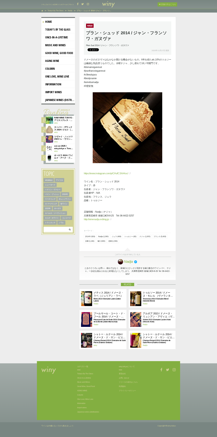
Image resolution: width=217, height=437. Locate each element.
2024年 (65, 194)
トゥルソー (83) (130, 236)
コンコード (66, 218)
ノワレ (61, 223)
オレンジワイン (65, 199)
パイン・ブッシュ (52, 194)
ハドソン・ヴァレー (52, 190)
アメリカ (59, 180)
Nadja (96, 304)
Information (53, 84)
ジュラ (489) (116, 236)
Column (50, 69)
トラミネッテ (50, 223)
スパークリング (51, 204)
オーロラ (57, 208)
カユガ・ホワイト (52, 218)
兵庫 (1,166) (89, 241)
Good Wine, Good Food (59, 53)
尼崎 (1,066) (113, 241)
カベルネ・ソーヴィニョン (55, 213)
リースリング (50, 199)
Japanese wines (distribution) (60, 100)
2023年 (48, 208)
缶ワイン (64, 204)
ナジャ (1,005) (145, 236)
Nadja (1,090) (103, 236)
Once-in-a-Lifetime (56, 37)
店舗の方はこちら (168, 4)
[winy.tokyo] (108, 4)
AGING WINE (52, 61)
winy (95, 345)
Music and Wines (55, 45)
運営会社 (122, 374)
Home (48, 22)
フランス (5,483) (160, 236)
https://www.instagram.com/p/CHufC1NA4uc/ (106, 173)
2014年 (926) (90, 236)
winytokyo (48, 180)
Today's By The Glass (57, 29)
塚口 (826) (101, 241)
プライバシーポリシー (127, 391)
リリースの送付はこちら (128, 382)
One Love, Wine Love (57, 76)
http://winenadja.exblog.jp (96, 219)
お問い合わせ (124, 378)
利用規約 (122, 386)
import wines (53, 92)
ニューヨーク (50, 185)
